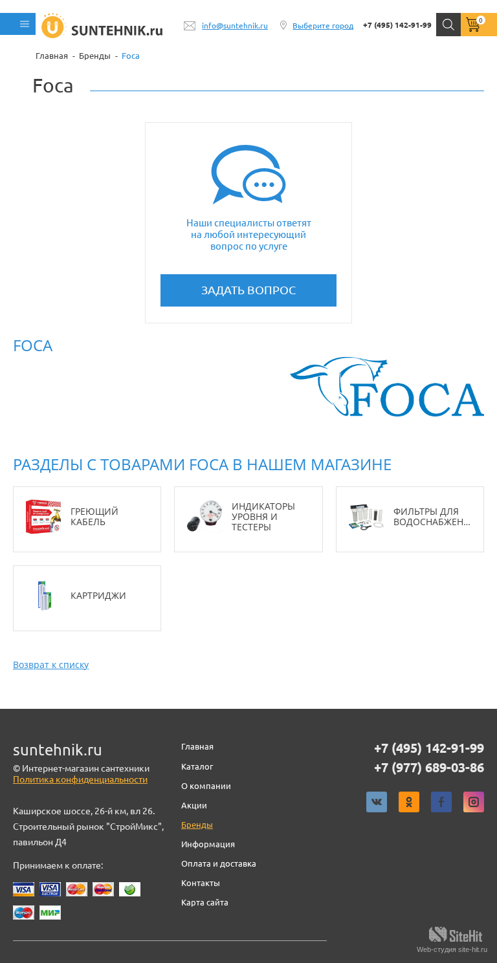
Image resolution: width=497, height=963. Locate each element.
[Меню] (18, 24)
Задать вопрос (248, 290)
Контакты (200, 883)
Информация (208, 844)
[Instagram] (473, 802)
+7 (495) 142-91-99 (397, 25)
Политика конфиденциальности (80, 779)
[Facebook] (441, 802)
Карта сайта (204, 902)
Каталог (197, 766)
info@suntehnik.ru (235, 25)
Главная (197, 746)
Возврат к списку (51, 664)
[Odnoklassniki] (409, 802)
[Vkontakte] (376, 802)
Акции (194, 805)
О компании (206, 786)
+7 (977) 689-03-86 (429, 767)
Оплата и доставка (218, 863)
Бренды (197, 824)
